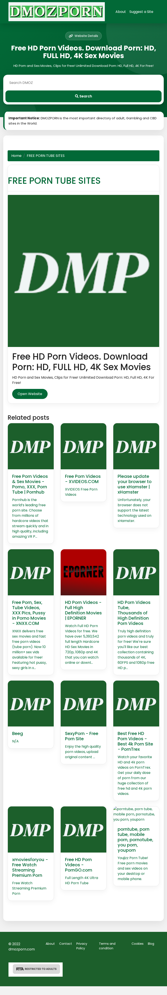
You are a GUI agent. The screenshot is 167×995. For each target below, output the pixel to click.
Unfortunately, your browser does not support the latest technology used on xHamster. (134, 510)
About (120, 11)
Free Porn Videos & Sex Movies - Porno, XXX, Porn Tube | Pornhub (30, 484)
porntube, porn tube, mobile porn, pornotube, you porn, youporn (135, 839)
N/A (15, 741)
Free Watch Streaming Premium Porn (29, 888)
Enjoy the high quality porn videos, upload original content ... (83, 751)
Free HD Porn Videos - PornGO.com (78, 864)
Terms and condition (107, 945)
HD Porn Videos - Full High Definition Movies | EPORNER (83, 610)
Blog (151, 943)
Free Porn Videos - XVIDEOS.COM (83, 479)
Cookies (138, 943)
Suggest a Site (141, 11)
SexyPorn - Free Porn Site (81, 736)
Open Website (30, 393)
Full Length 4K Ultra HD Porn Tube (81, 880)
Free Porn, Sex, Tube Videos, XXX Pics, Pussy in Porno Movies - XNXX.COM (29, 612)
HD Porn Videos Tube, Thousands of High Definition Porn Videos (134, 612)
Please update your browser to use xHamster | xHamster (135, 484)
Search (85, 96)
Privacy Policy (81, 945)
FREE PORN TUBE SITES (54, 181)
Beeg (17, 733)
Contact (65, 943)
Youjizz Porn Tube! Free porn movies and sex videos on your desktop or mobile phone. (133, 868)
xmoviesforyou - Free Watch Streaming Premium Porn (30, 867)
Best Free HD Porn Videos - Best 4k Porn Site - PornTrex (135, 741)
